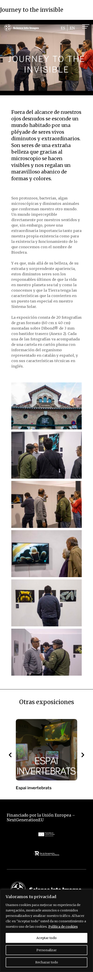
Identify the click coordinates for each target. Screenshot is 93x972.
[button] (10, 754)
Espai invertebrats (33, 787)
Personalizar (46, 950)
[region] (46, 930)
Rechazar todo (46, 962)
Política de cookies (63, 927)
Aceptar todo (46, 938)
